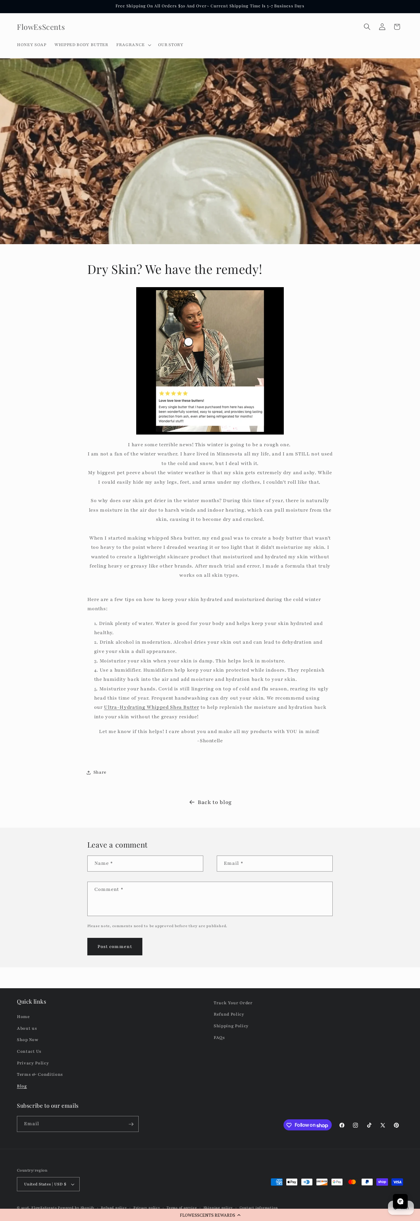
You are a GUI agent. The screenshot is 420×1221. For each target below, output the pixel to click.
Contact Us (29, 1052)
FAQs (219, 1037)
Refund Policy (229, 1014)
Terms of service (182, 1207)
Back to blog (215, 802)
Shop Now (27, 1040)
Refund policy (114, 1207)
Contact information (259, 1207)
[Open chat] (400, 1201)
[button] (210, 1215)
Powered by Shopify (76, 1207)
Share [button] (99, 772)
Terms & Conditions (40, 1075)
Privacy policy (146, 1207)
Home (23, 1017)
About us (27, 1028)
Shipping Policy (231, 1026)
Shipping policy (218, 1207)
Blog (22, 1086)
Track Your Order (233, 1003)
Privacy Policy (33, 1063)
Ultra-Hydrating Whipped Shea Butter (151, 707)
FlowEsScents (44, 1207)
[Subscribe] (131, 1124)
